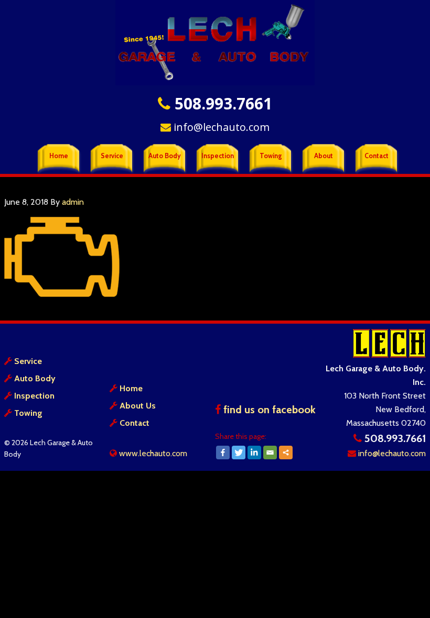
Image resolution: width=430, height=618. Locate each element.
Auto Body (35, 378)
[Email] (270, 452)
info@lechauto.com (220, 127)
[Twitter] (238, 452)
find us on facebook (268, 409)
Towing (28, 413)
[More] (286, 452)
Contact (134, 423)
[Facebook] (223, 452)
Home (131, 388)
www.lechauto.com (152, 453)
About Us (138, 406)
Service (28, 361)
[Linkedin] (254, 452)
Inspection (34, 396)
